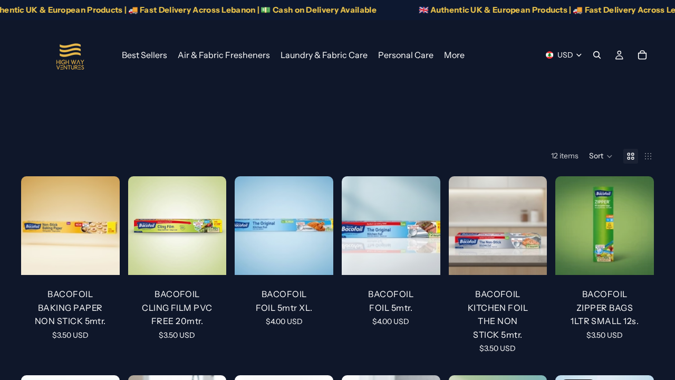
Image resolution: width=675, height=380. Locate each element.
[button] (601, 156)
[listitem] (454, 55)
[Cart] (642, 54)
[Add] (103, 258)
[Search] (597, 54)
